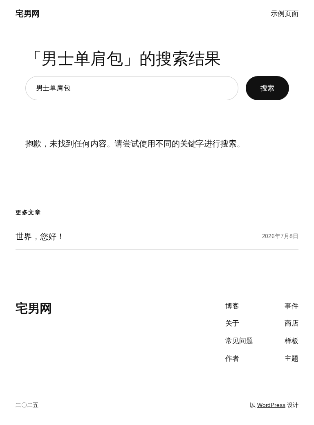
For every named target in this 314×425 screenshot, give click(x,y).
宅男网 (28, 13)
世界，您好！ (40, 236)
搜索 (267, 88)
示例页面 (284, 14)
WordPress (271, 405)
